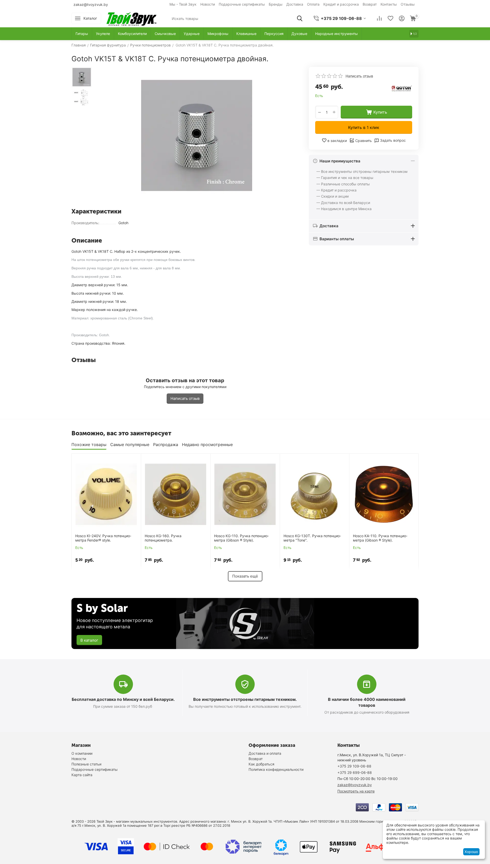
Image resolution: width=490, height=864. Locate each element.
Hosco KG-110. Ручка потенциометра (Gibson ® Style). (241, 538)
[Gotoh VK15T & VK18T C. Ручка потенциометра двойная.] (196, 135)
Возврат (370, 4)
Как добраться (261, 764)
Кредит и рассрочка (341, 4)
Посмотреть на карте (356, 791)
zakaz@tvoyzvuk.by (91, 4)
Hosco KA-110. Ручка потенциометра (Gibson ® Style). (380, 538)
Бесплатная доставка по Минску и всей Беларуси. (123, 699)
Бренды (276, 4)
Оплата (313, 4)
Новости (207, 4)
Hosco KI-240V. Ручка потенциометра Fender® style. (103, 538)
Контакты (389, 4)
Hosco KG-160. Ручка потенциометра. (163, 538)
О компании (81, 753)
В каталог (89, 640)
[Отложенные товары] (390, 18)
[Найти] (299, 18)
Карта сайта (81, 775)
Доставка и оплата (265, 753)
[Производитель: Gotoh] (402, 87)
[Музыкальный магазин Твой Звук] (131, 18)
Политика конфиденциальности (276, 769)
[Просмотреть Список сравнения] (379, 18)
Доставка (294, 4)
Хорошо (471, 851)
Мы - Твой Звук (183, 4)
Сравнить (363, 140)
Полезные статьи (86, 764)
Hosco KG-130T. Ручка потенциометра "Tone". (312, 538)
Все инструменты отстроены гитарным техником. (245, 699)
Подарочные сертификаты (242, 4)
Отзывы (408, 4)
